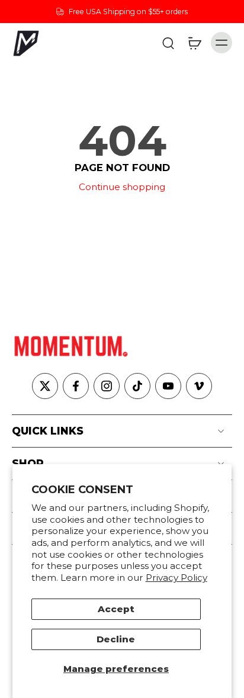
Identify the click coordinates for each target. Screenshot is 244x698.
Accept (116, 609)
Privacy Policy (176, 577)
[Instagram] (107, 386)
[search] (168, 42)
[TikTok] (137, 386)
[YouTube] (168, 386)
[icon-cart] (194, 42)
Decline (116, 639)
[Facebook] (76, 386)
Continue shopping (122, 186)
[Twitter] (45, 386)
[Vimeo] (199, 386)
